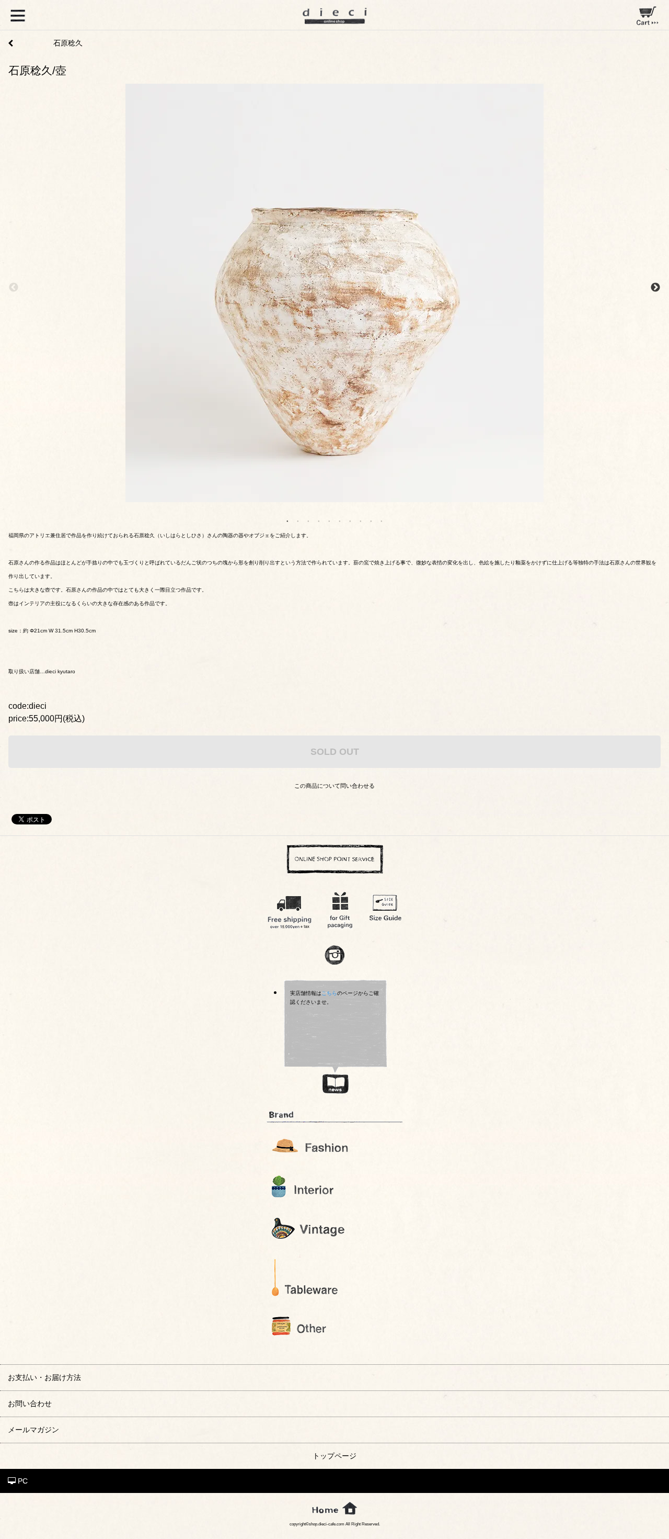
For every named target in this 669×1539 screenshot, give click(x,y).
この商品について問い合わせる (334, 786)
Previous (13, 287)
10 (381, 520)
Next (655, 287)
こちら (329, 993)
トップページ (334, 1456)
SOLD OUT (334, 751)
